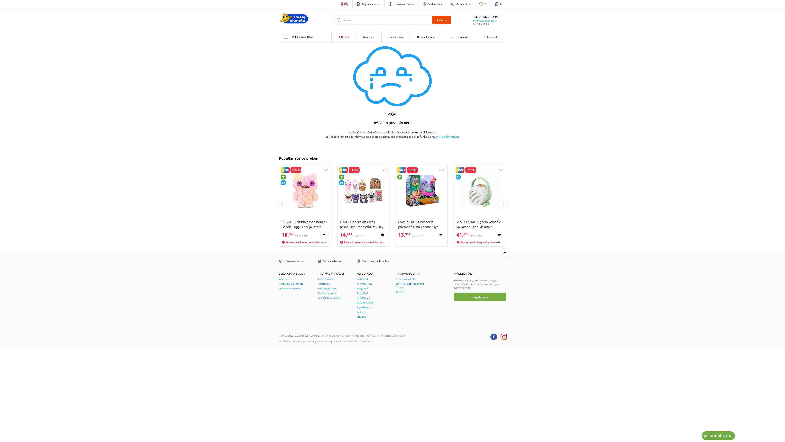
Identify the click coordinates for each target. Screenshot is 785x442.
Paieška (441, 20)
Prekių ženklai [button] (491, 37)
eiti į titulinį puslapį (448, 136)
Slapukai (400, 292)
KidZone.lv (362, 316)
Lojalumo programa (289, 288)
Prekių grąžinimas (327, 288)
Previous (282, 204)
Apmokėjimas (325, 279)
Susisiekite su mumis (329, 298)
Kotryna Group (365, 283)
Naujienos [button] (368, 37)
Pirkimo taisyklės (327, 293)
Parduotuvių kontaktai (291, 283)
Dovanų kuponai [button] (426, 37)
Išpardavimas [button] (396, 37)
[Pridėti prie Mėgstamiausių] (326, 170)
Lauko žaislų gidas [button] (459, 37)
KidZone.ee (363, 312)
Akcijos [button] (344, 36)
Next (503, 204)
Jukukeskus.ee (365, 302)
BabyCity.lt (363, 288)
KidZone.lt (362, 279)
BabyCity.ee (363, 298)
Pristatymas (324, 283)
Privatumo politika (406, 279)
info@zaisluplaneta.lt (485, 20)
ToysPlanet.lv (364, 307)
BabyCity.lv (363, 293)
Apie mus (284, 279)
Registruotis (480, 297)
